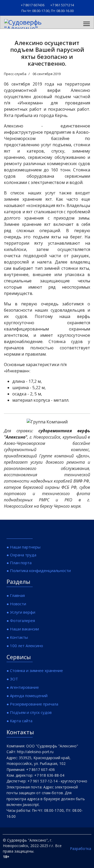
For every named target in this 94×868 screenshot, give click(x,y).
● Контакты (17, 637)
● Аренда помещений (27, 695)
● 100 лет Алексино (25, 645)
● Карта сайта (19, 720)
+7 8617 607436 (32, 5)
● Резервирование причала (32, 704)
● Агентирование (23, 687)
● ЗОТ (12, 678)
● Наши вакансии (23, 628)
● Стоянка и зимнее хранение (35, 670)
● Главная (16, 595)
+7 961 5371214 (62, 5)
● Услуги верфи (21, 612)
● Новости (16, 603)
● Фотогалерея (21, 620)
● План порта (19, 562)
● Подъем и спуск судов (29, 712)
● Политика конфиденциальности (39, 570)
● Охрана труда (21, 554)
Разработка (80, 848)
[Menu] (86, 24)
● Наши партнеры (23, 547)
